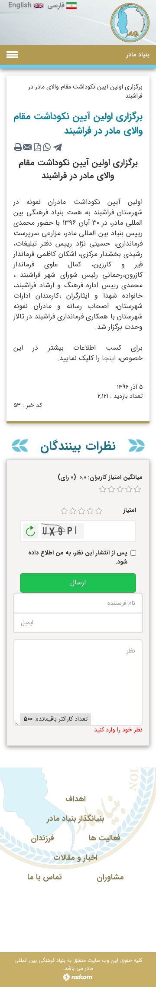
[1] (64, 511)
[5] (99, 511)
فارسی (56, 5)
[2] (73, 511)
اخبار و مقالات (75, 858)
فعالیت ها (104, 838)
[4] (90, 511)
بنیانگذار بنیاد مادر (75, 819)
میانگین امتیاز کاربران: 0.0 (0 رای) (100, 477)
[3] (81, 511)
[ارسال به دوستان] (28, 147)
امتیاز (129, 510)
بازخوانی (31, 529)
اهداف (75, 799)
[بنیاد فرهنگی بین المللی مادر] (130, 22)
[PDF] (37, 147)
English (20, 5)
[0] (103, 489)
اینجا (108, 358)
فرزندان (42, 838)
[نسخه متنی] (18, 147)
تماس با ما (44, 877)
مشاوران (110, 877)
